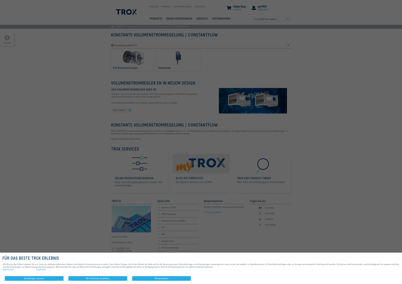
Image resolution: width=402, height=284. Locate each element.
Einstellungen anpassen (34, 278)
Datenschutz (8, 269)
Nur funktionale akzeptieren (98, 278)
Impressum (41, 269)
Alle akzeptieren (161, 278)
